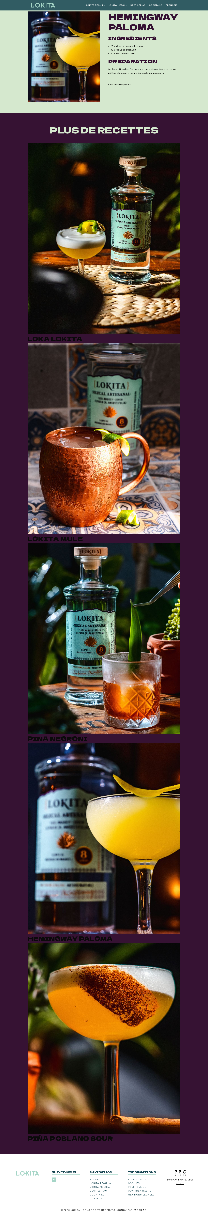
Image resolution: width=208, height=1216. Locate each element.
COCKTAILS (155, 5)
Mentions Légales (141, 1195)
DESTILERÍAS (138, 5)
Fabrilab (139, 1210)
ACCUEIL (95, 1179)
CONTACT (96, 1198)
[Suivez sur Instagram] (54, 1180)
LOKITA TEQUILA (95, 5)
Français (172, 5)
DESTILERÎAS (98, 1191)
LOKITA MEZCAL (118, 5)
